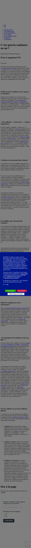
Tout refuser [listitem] (22, 291)
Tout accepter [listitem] (10, 291)
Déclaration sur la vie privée (12, 278)
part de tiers (9, 260)
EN (7, 284)
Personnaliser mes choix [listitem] (16, 294)
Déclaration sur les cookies (13, 276)
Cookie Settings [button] (24, 273)
